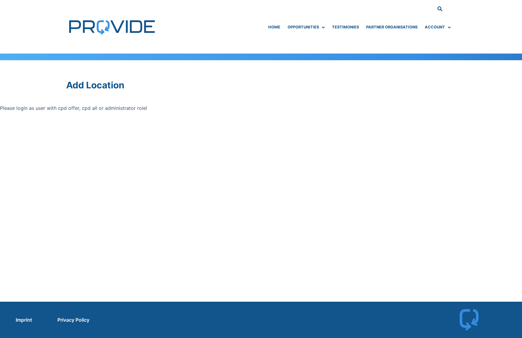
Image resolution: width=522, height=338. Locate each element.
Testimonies (345, 27)
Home (274, 27)
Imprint (24, 320)
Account (435, 27)
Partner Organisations (391, 27)
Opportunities (303, 27)
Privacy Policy (73, 320)
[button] (306, 27)
